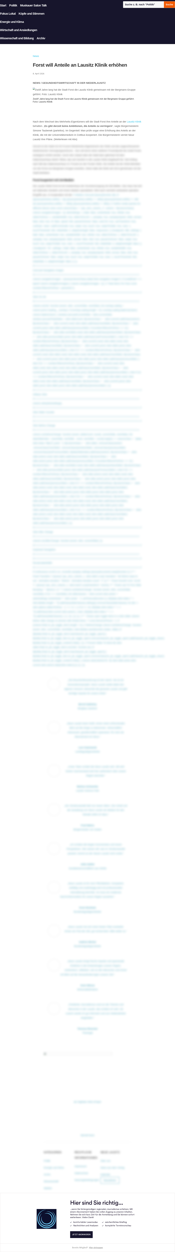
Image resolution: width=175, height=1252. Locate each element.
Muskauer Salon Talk (33, 5)
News (36, 56)
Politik (13, 5)
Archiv (41, 38)
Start (3, 5)
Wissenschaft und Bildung (17, 38)
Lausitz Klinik (134, 121)
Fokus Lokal (8, 13)
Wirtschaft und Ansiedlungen (18, 30)
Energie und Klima (12, 22)
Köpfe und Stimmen (31, 13)
